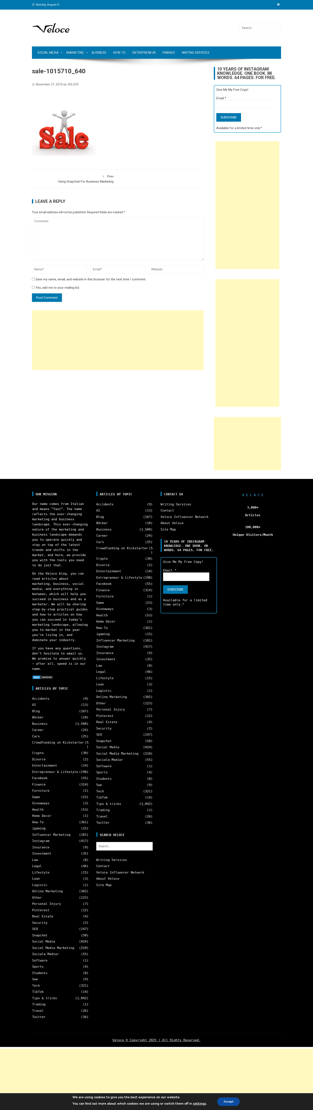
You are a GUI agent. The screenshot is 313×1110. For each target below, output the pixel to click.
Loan (36, 879)
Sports (38, 967)
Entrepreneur (144, 52)
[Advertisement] (118, 340)
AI (34, 705)
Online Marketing (47, 891)
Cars (36, 736)
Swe (35, 979)
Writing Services (195, 52)
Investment (41, 853)
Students (39, 973)
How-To (119, 52)
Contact (103, 866)
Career (38, 730)
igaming (39, 828)
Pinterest (40, 910)
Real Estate (42, 916)
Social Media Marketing (53, 948)
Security (39, 923)
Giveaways (40, 803)
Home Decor (41, 816)
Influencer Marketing (51, 835)
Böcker (38, 717)
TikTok (38, 992)
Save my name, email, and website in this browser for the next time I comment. (91, 279)
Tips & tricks (44, 998)
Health (38, 810)
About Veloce (107, 879)
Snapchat (39, 935)
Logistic (39, 885)
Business (99, 52)
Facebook (39, 778)
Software (39, 960)
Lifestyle (40, 872)
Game (36, 797)
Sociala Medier (45, 954)
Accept (228, 1102)
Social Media (48, 52)
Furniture (40, 791)
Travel (38, 1011)
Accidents (40, 699)
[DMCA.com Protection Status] (42, 677)
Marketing (75, 52)
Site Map (104, 885)
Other (37, 898)
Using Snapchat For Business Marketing (85, 178)
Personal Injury (46, 904)
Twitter (39, 1017)
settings (199, 1103)
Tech (36, 985)
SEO (35, 929)
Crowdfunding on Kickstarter (58, 742)
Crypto (38, 753)
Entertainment (44, 765)
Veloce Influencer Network (120, 872)
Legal (37, 866)
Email (221, 98)
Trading (39, 1004)
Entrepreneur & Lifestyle (55, 772)
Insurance (40, 847)
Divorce (39, 759)
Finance (169, 52)
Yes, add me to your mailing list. (57, 288)
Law (35, 860)
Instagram (40, 841)
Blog (36, 711)
